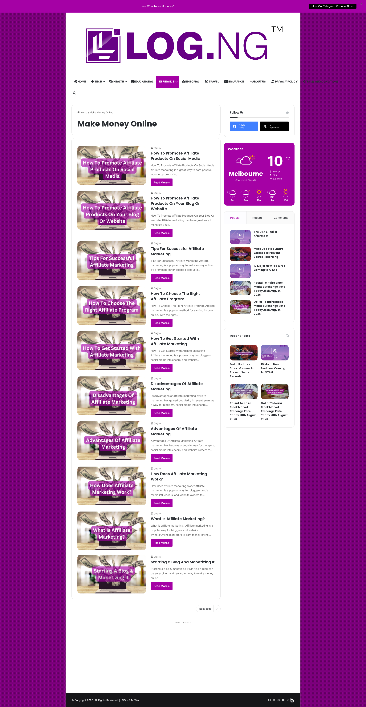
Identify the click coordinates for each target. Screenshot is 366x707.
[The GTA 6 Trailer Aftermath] (240, 237)
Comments (281, 217)
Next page (205, 608)
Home (81, 81)
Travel (213, 81)
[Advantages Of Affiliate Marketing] (111, 440)
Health (118, 81)
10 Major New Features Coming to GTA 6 (269, 268)
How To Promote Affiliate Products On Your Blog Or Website (175, 203)
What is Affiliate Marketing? (178, 518)
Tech (98, 81)
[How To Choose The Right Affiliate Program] (111, 305)
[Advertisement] (183, 657)
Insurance (236, 81)
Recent (257, 217)
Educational (143, 81)
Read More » (162, 182)
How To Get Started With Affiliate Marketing (175, 341)
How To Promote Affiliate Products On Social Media (175, 156)
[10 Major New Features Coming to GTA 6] (240, 271)
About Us (259, 81)
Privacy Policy (286, 81)
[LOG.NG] (183, 44)
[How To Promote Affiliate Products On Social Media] (111, 165)
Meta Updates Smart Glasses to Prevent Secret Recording (268, 253)
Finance (168, 81)
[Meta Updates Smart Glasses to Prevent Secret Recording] (240, 254)
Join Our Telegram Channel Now (332, 6)
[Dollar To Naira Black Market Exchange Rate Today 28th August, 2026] (240, 307)
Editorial (192, 81)
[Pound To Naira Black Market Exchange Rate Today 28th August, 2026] (240, 288)
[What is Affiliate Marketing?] (111, 531)
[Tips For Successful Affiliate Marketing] (111, 260)
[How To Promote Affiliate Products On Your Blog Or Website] (111, 210)
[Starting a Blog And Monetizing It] (111, 574)
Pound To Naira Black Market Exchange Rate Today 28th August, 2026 (269, 289)
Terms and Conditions (321, 81)
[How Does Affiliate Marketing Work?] (111, 486)
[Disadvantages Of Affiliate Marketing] (111, 395)
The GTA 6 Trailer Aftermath (265, 234)
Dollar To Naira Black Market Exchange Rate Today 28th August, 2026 (269, 308)
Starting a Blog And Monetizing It (183, 562)
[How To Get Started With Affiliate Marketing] (111, 350)
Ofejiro (157, 148)
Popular (235, 217)
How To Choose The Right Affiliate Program (175, 296)
